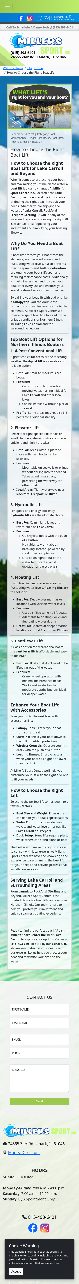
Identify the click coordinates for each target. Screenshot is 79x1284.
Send (39, 1101)
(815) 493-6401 (63, 27)
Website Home (13, 68)
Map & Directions (24, 1152)
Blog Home (35, 68)
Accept (16, 1271)
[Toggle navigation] (7, 6)
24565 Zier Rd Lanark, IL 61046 (36, 1143)
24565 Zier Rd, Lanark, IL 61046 (38, 57)
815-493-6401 (42, 1217)
